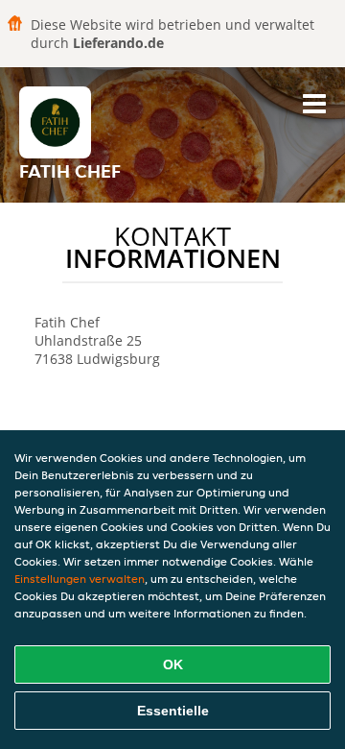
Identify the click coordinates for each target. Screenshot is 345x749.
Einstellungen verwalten (79, 578)
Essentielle (173, 710)
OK (173, 664)
